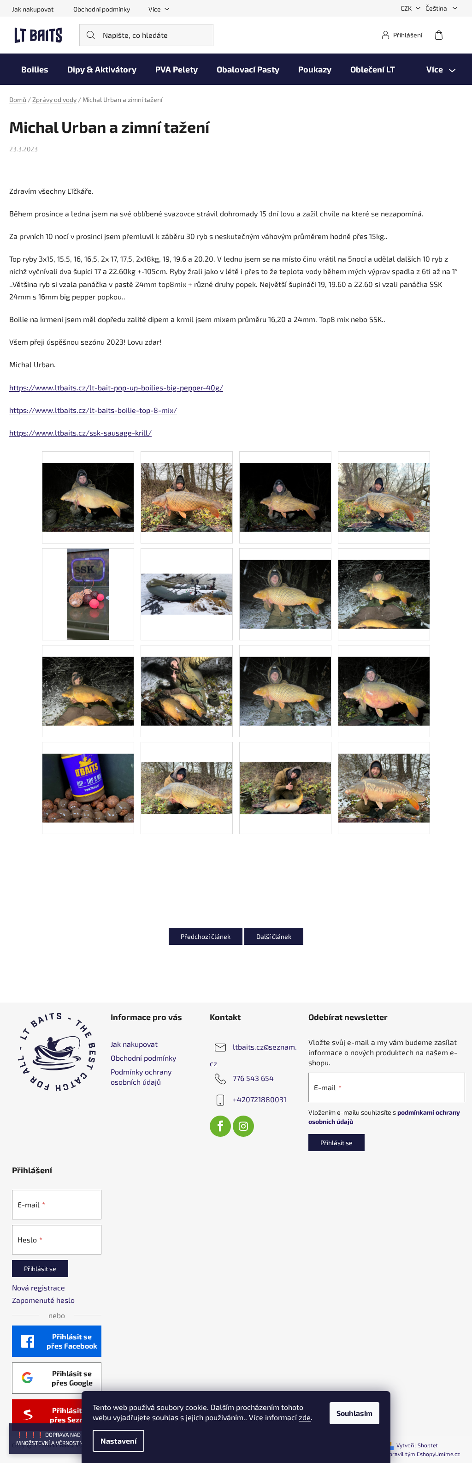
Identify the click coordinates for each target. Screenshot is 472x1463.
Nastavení (118, 1440)
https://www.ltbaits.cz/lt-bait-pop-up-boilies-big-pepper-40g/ (116, 387)
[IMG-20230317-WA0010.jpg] (384, 581)
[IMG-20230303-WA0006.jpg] (186, 484)
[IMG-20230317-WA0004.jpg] (285, 484)
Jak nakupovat (32, 9)
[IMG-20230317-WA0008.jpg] (186, 678)
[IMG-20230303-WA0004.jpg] (285, 678)
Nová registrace (38, 1287)
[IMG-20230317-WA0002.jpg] (186, 568)
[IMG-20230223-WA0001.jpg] (285, 767)
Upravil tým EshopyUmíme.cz (422, 1454)
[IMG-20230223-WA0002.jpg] (186, 767)
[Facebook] (220, 1126)
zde (305, 1417)
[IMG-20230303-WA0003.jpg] (88, 484)
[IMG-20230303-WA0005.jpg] (384, 484)
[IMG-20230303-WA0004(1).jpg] (285, 581)
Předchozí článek (205, 936)
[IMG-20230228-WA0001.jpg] (384, 678)
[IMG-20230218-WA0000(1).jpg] (384, 775)
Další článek (273, 936)
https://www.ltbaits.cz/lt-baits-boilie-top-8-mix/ (93, 410)
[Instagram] (243, 1126)
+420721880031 (259, 1099)
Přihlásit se (336, 1143)
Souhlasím (354, 1413)
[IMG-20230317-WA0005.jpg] (87, 593)
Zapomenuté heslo (43, 1300)
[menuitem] (35, 69)
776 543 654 (253, 1078)
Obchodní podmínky (101, 9)
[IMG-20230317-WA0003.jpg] (88, 678)
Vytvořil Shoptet (417, 1445)
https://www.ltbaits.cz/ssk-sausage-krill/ (80, 432)
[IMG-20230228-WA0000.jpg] (88, 775)
